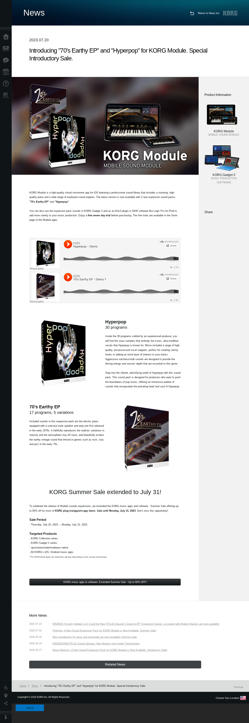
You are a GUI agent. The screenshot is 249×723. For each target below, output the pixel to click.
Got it (29, 707)
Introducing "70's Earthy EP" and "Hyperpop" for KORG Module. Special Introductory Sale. (95, 685)
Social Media (7, 703)
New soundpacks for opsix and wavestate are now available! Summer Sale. (95, 637)
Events (7, 72)
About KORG (7, 717)
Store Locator (7, 95)
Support (7, 84)
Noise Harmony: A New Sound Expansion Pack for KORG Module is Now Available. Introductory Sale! (110, 650)
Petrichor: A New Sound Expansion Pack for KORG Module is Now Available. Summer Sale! (104, 630)
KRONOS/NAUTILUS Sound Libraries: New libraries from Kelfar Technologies (96, 643)
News (7, 688)
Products (7, 49)
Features (7, 60)
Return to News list (208, 13)
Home (7, 37)
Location (7, 696)
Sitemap (238, 687)
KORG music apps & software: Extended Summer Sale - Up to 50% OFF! (105, 582)
